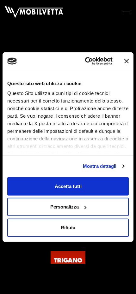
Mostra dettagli (100, 166)
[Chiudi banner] (126, 61)
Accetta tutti (68, 186)
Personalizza (64, 206)
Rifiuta (68, 227)
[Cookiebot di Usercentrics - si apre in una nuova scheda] (86, 61)
